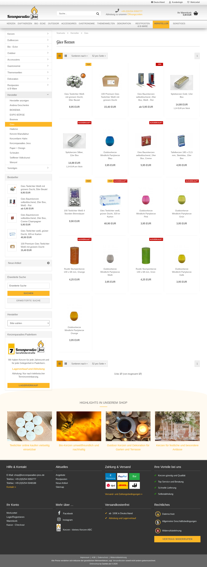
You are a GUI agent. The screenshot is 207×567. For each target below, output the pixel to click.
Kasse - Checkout (15, 525)
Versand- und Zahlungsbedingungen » (123, 494)
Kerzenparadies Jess (20, 143)
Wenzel (13, 162)
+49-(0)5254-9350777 (131, 11)
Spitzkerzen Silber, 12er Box (74, 153)
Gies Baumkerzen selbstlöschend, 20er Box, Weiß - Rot (146, 97)
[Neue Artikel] (48, 263)
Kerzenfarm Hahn (18, 138)
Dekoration (124, 23)
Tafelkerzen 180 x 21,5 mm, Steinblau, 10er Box (182, 155)
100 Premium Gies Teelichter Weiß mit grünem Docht (110, 97)
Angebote (60, 475)
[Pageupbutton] (198, 562)
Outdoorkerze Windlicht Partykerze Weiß (110, 272)
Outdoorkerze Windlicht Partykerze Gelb (182, 272)
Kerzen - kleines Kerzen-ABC (77, 529)
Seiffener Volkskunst (20, 157)
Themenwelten (106, 23)
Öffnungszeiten (134, 14)
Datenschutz (168, 514)
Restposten (61, 479)
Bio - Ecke (40, 23)
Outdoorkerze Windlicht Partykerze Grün (182, 213)
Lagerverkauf (28, 385)
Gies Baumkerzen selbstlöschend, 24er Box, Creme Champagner (146, 155)
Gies (12, 124)
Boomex (14, 119)
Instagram (68, 520)
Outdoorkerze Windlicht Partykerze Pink (146, 213)
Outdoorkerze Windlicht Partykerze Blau (110, 155)
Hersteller (161, 23)
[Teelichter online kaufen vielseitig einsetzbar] (29, 426)
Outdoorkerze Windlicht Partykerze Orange (74, 330)
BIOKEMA (15, 110)
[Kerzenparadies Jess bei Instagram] (59, 520)
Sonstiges (179, 23)
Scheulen (14, 152)
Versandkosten (119, 561)
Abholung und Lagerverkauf (122, 518)
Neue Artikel (62, 483)
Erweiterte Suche (29, 300)
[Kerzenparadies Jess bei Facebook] (59, 513)
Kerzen (11, 23)
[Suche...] (98, 13)
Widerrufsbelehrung (171, 530)
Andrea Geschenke (19, 105)
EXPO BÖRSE (17, 114)
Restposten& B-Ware (142, 24)
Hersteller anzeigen (19, 100)
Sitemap (60, 487)
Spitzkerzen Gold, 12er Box (182, 95)
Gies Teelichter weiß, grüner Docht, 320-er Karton (110, 213)
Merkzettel (194, 2)
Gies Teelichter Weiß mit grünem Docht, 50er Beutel (74, 97)
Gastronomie (87, 23)
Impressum (84, 557)
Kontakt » (11, 487)
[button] (60, 56)
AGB (93, 557)
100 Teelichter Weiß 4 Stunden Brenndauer (74, 212)
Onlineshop (94, 564)
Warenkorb (12, 521)
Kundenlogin (177, 2)
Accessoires (68, 23)
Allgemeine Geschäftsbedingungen (179, 521)
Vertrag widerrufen (177, 539)
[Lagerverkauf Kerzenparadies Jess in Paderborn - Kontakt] (26, 347)
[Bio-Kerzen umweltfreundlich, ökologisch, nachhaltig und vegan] (79, 426)
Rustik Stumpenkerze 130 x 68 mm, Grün (146, 270)
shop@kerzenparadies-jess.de (29, 475)
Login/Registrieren (15, 517)
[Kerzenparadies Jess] (22, 12)
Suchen (28, 293)
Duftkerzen (25, 23)
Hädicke (14, 129)
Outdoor (53, 23)
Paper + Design (17, 148)
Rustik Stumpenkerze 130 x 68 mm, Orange (74, 270)
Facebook (68, 513)
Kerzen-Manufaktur (19, 134)
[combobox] (79, 56)
